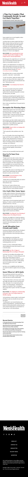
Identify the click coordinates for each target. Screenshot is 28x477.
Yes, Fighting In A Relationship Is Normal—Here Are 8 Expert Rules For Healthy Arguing (14, 293)
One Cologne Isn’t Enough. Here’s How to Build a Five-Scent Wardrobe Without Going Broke (13, 410)
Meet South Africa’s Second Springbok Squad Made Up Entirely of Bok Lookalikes (14, 388)
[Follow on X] (6, 434)
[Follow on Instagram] (9, 434)
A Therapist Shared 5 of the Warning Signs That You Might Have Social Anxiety (13, 366)
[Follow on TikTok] (14, 434)
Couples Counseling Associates (12, 70)
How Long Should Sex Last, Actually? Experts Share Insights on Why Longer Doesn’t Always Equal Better (13, 55)
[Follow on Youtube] (12, 434)
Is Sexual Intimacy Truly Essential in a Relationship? (12, 176)
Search (23, 315)
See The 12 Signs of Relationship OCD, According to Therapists (13, 251)
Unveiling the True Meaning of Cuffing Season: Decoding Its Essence (14, 214)
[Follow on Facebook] (4, 434)
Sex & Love (20, 20)
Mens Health (7, 20)
